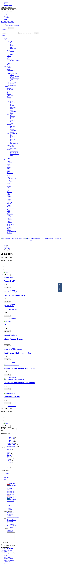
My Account (7, 14)
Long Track (7, 248)
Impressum (10, 527)
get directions (4, 551)
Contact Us (10, 530)
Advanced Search (8, 558)
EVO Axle (8, 325)
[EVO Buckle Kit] (9, 306)
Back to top (4, 566)
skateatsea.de (10, 488)
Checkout (6, 17)
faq (4, 3)
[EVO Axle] (7, 321)
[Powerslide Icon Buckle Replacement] (14, 379)
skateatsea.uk (10, 501)
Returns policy (11, 524)
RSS (5, 563)
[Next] (6, 272)
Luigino (9, 455)
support (6, 2)
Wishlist (9, 515)
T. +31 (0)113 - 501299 (7, 548)
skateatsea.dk (10, 489)
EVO (8, 453)
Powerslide (10, 458)
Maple (8, 456)
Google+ (6, 474)
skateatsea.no (13, 496)
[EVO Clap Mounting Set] (11, 291)
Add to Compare (12, 290)
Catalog (3, 29)
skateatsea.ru (10, 497)
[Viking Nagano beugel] (10, 335)
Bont (8, 452)
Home (5, 38)
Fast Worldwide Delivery (20, 238)
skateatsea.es (10, 491)
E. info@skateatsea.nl (6, 550)
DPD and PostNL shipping (47, 238)
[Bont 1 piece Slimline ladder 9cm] (13, 349)
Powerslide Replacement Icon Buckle (19, 383)
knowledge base (8, 5)
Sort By (3, 274)
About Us (9, 505)
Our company (10, 506)
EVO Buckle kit (10, 309)
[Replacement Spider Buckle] (11, 365)
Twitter (6, 476)
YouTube (6, 477)
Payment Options (11, 520)
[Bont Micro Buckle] (9, 393)
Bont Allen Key (10, 281)
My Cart (6, 16)
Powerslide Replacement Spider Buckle (20, 368)
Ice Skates (6, 247)
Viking (9, 460)
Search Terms (7, 557)
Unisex (9, 449)
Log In (5, 19)
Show (2, 260)
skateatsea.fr (10, 492)
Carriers (9, 508)
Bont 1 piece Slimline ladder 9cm (17, 353)
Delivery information (12, 523)
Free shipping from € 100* (8, 238)
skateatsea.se (13, 499)
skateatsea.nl (13, 485)
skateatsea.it (10, 494)
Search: (4, 33)
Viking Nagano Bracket (13, 339)
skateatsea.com (11, 483)
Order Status (10, 514)
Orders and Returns (9, 560)
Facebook (6, 473)
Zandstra (9, 462)
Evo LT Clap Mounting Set (15, 295)
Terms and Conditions (12, 525)
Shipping (9, 509)
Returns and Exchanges (13, 517)
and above (11, 446)
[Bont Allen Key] (8, 277)
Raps (8, 459)
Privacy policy (10, 521)
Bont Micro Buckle (12, 397)
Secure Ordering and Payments (33, 238)
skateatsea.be (10, 486)
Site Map (6, 555)
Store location (10, 531)
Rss (5, 479)
